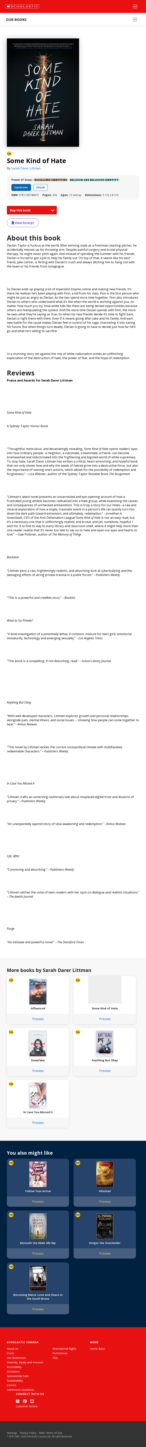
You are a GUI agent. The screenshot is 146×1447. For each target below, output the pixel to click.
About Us (12, 1348)
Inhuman (105, 1191)
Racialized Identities (50, 179)
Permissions (59, 1353)
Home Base (97, 1348)
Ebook (40, 187)
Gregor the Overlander (105, 1243)
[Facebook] (25, 1401)
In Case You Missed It (38, 1112)
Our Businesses (16, 1358)
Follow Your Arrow (38, 1191)
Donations (13, 1371)
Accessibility (14, 1367)
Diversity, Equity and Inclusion (25, 1362)
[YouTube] (32, 1401)
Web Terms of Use (50, 1433)
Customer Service (27, 1406)
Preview (38, 1019)
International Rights (64, 1348)
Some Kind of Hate (105, 1008)
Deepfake (38, 1060)
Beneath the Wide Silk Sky (38, 1243)
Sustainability (15, 1380)
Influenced (38, 1008)
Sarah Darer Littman (25, 168)
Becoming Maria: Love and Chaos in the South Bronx (38, 1296)
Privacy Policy (28, 1433)
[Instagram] (17, 1401)
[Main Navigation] (135, 6)
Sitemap (12, 1433)
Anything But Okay (105, 1060)
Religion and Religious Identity (94, 179)
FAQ (55, 1358)
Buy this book (20, 210)
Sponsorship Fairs (18, 1376)
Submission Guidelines (20, 1389)
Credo (10, 1353)
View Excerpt (24, 223)
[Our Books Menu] (135, 19)
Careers (11, 1385)
